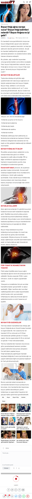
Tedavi (3, 401)
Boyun (8, 397)
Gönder (6, 468)
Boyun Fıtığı (16, 397)
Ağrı (3, 397)
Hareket (23, 397)
